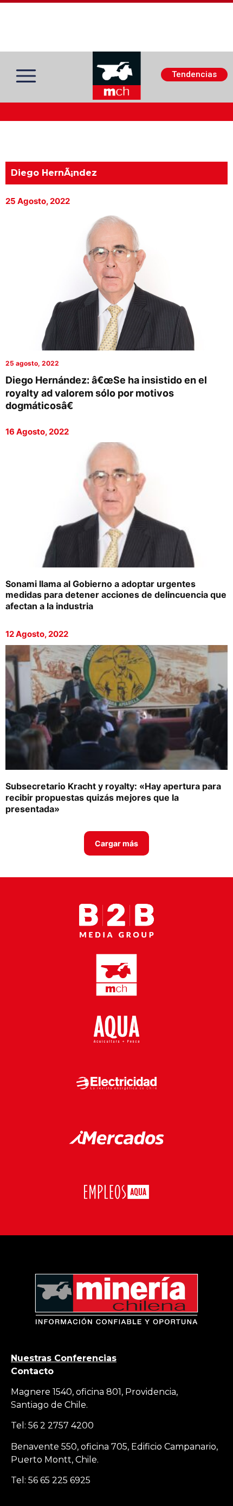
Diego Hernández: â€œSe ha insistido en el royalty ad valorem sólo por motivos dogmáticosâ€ (106, 392)
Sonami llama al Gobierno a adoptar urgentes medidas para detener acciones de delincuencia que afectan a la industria (115, 595)
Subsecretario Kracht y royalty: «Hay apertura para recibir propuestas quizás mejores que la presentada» (113, 797)
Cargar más (116, 843)
